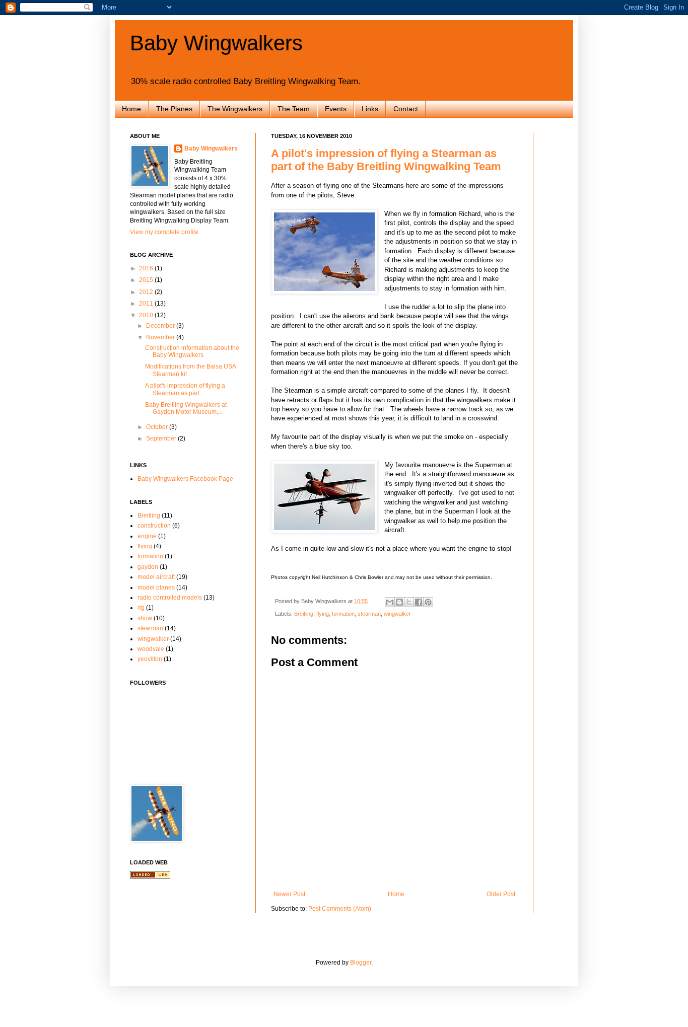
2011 (147, 303)
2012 (147, 292)
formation (343, 614)
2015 (147, 279)
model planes (156, 587)
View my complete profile (164, 232)
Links (370, 109)
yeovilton (149, 659)
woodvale (150, 648)
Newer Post (289, 894)
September (162, 438)
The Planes (174, 109)
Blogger (360, 962)
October (157, 426)
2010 (147, 315)
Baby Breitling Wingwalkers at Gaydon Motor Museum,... (186, 408)
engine (147, 536)
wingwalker (397, 614)
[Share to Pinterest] (428, 602)
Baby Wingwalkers (216, 43)
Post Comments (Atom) (339, 908)
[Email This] (390, 602)
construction (154, 525)
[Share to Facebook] (419, 602)
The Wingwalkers (235, 109)
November (161, 337)
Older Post (501, 894)
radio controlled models (169, 597)
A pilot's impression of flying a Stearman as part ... (185, 389)
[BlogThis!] (399, 602)
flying (322, 614)
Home (131, 109)
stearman (369, 614)
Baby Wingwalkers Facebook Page (185, 478)
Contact (405, 109)
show (144, 618)
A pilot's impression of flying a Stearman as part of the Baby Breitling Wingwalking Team (386, 160)
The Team (294, 109)
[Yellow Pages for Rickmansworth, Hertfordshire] (150, 876)
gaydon (147, 566)
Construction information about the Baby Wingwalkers (192, 351)
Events (336, 109)
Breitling (303, 614)
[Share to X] (409, 602)
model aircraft (156, 576)
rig (141, 607)
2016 (147, 268)
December (161, 325)
